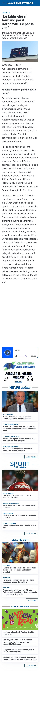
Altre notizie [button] (31, 457)
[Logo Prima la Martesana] (20, 3)
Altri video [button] (32, 600)
